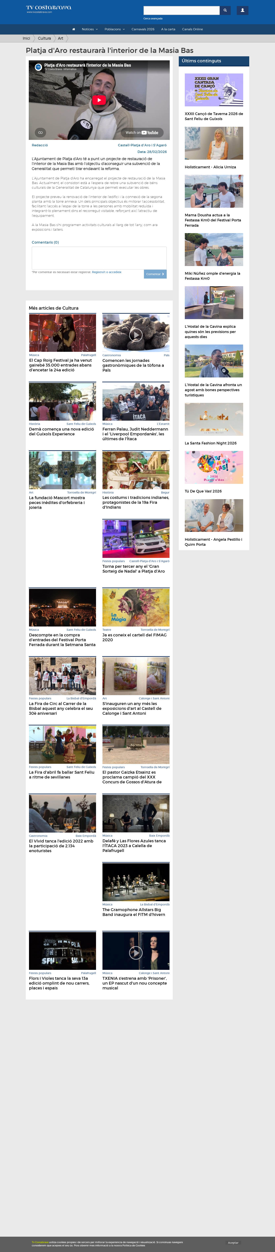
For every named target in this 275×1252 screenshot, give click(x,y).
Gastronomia (111, 355)
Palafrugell (88, 355)
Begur (165, 492)
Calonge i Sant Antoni (154, 698)
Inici (26, 38)
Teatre (106, 630)
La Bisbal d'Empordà (81, 698)
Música (34, 355)
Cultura (44, 38)
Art (60, 38)
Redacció (40, 145)
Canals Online (192, 29)
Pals (167, 355)
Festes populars (113, 561)
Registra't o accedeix (106, 272)
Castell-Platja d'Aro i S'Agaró (142, 145)
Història (34, 424)
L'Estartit (163, 424)
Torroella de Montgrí (81, 492)
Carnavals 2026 (143, 29)
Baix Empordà (86, 836)
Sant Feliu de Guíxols (81, 424)
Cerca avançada (153, 18)
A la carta (168, 29)
